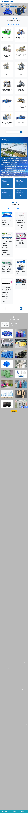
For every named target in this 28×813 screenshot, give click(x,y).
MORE (7, 131)
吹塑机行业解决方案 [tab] (5, 324)
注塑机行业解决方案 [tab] (14, 324)
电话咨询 (5, 811)
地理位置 (14, 811)
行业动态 (18, 208)
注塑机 (18, 24)
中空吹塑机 (11, 24)
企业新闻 (11, 208)
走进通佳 (24, 811)
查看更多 (14, 411)
